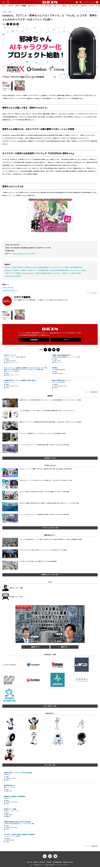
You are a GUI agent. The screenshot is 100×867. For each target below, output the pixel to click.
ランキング (10, 5)
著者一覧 (29, 862)
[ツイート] (7, 24)
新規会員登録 (34, 339)
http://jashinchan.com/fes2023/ (24, 253)
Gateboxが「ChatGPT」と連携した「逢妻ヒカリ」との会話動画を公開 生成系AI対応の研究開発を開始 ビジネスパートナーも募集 (45, 270)
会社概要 (35, 862)
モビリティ (84, 5)
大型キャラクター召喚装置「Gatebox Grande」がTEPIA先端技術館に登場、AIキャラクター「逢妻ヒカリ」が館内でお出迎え (43, 273)
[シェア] (11, 24)
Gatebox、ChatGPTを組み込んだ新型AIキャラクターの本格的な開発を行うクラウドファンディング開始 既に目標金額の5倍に (44, 267)
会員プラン (64, 647)
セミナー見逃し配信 (46, 5)
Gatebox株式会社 (7, 287)
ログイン (66, 339)
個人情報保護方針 (57, 862)
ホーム (3, 5)
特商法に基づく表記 (68, 862)
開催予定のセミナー (33, 5)
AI (69, 5)
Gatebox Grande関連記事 (13, 276)
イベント (91, 5)
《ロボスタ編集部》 (92, 293)
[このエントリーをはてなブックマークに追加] (17, 24)
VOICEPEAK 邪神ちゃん (10, 290)
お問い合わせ (42, 862)
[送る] (14, 24)
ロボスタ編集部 (22, 297)
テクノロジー (75, 5)
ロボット (64, 5)
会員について (56, 5)
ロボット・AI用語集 (20, 5)
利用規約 (49, 862)
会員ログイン (35, 647)
